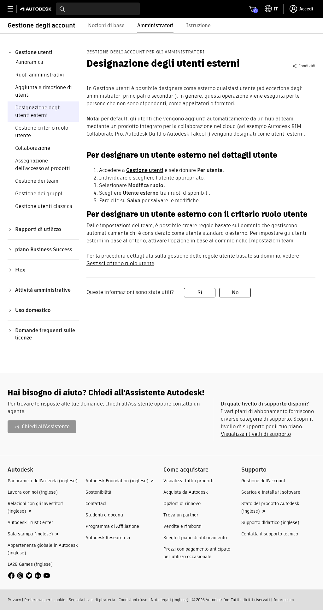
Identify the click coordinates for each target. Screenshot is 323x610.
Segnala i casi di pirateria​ (92, 599)
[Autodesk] (36, 9)
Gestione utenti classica (43, 206)
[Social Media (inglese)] (29, 575)
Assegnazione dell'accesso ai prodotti (42, 164)
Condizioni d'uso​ (133, 599)
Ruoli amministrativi (39, 74)
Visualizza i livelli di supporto (256, 434)
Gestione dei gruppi (38, 193)
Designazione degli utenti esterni (38, 111)
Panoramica (29, 62)
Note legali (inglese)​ (169, 599)
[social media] (29, 575)
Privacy (14, 599)
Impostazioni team (271, 240)
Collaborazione (32, 148)
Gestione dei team (36, 181)
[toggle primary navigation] (14, 9)
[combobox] (98, 9)
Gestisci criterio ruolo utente (120, 263)
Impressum (283, 599)
